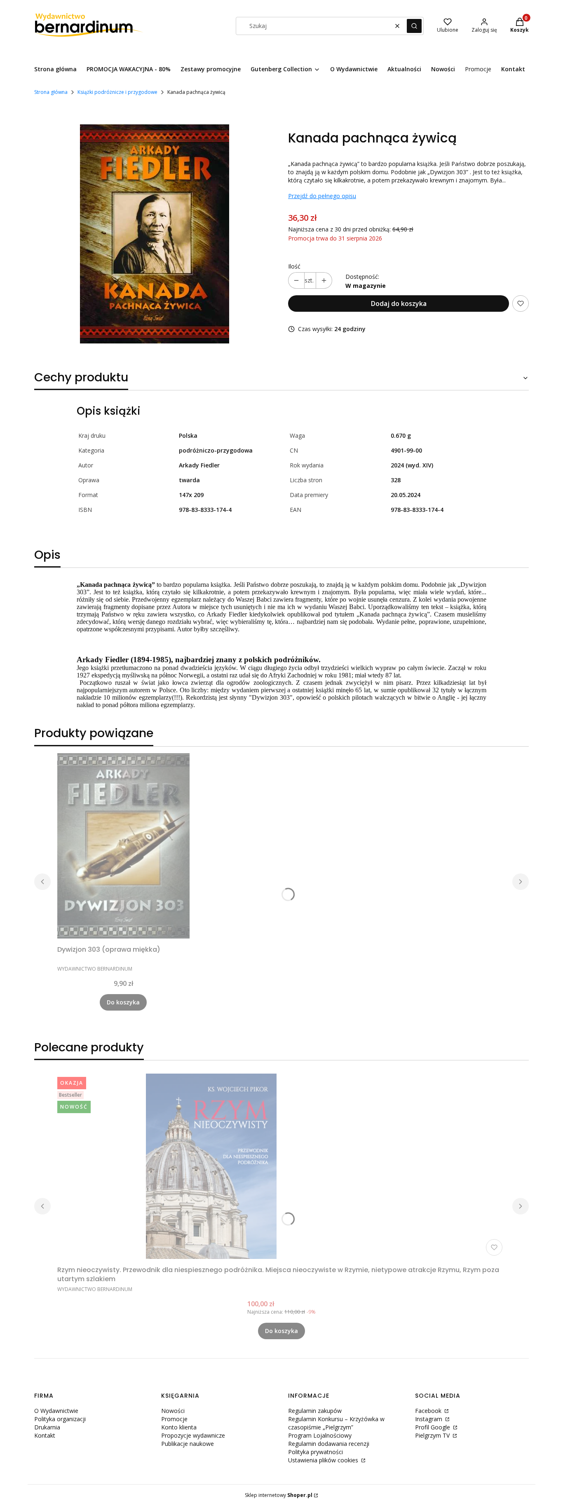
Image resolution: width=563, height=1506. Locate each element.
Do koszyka (123, 1002)
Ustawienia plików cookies (324, 1460)
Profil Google (433, 1427)
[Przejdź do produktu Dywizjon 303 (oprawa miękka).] (123, 846)
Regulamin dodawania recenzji (328, 1444)
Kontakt (44, 1435)
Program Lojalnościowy (320, 1435)
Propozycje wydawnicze (193, 1435)
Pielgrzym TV (433, 1435)
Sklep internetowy (278, 1495)
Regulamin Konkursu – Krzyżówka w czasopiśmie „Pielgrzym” (336, 1423)
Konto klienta (179, 1427)
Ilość (294, 266)
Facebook (429, 1411)
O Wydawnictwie (56, 1411)
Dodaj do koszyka (399, 303)
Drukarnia (47, 1427)
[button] (414, 26)
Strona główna (51, 92)
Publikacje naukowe (187, 1444)
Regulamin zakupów (315, 1411)
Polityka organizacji (60, 1419)
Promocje (174, 1419)
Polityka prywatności (315, 1452)
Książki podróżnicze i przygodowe (117, 92)
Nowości (173, 1411)
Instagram (429, 1419)
